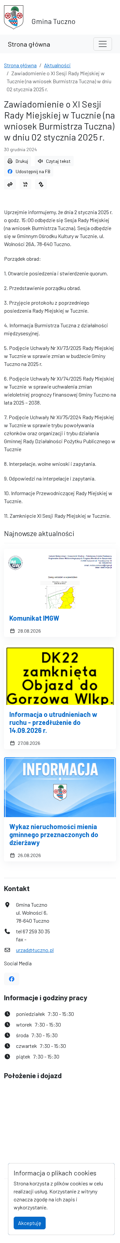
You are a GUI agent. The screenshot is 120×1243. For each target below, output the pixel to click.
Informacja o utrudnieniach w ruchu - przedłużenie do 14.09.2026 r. (53, 722)
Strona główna (29, 44)
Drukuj (22, 161)
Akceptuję (29, 1223)
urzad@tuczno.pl (35, 950)
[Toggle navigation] (102, 44)
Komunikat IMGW (34, 618)
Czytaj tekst (58, 161)
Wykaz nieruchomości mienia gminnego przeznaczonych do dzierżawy (53, 834)
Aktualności (57, 65)
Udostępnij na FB (33, 171)
